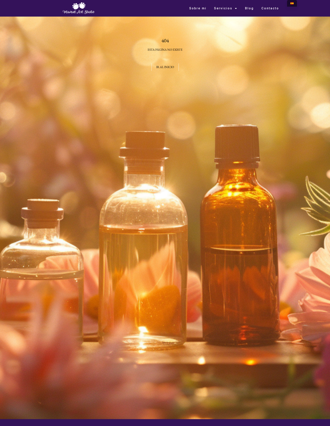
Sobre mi (197, 8)
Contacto (270, 8)
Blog (249, 8)
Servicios (223, 8)
